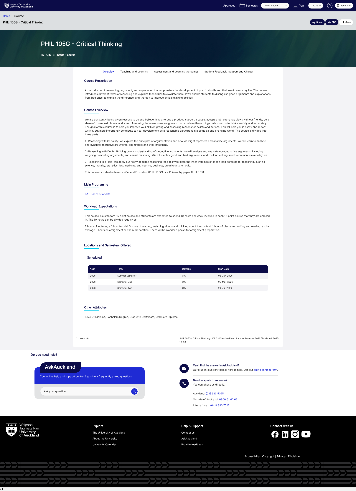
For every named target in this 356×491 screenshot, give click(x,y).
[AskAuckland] (134, 391)
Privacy (281, 456)
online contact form (265, 369)
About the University (105, 438)
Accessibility (252, 456)
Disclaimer (294, 456)
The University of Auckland (109, 432)
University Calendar (104, 444)
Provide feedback (192, 444)
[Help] (330, 6)
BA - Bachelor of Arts (97, 194)
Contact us (188, 432)
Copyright (268, 456)
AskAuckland (189, 438)
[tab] (108, 71)
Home (6, 15)
